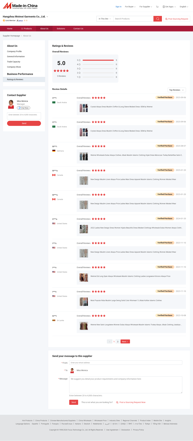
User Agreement (112, 430)
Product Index (145, 420)
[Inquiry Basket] (157, 6)
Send (24, 123)
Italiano (78, 424)
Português (45, 424)
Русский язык (67, 424)
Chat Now (25, 108)
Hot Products (27, 420)
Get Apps (169, 6)
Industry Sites (114, 420)
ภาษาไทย (138, 424)
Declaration (125, 430)
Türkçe (147, 424)
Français (55, 424)
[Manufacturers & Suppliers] (21, 5)
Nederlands (97, 424)
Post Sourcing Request (178, 18)
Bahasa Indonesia (170, 424)
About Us (44, 28)
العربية (107, 424)
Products (28, 28)
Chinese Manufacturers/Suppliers (63, 420)
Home (9, 28)
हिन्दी (130, 424)
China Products (41, 420)
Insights (168, 420)
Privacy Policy (138, 430)
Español (35, 424)
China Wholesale (85, 420)
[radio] (55, 70)
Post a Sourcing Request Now (131, 402)
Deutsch (87, 424)
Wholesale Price (100, 420)
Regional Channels (130, 420)
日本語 (123, 424)
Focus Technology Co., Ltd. (78, 430)
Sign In (119, 6)
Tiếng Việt (157, 424)
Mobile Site (158, 420)
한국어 (115, 424)
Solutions (61, 28)
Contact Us (78, 28)
